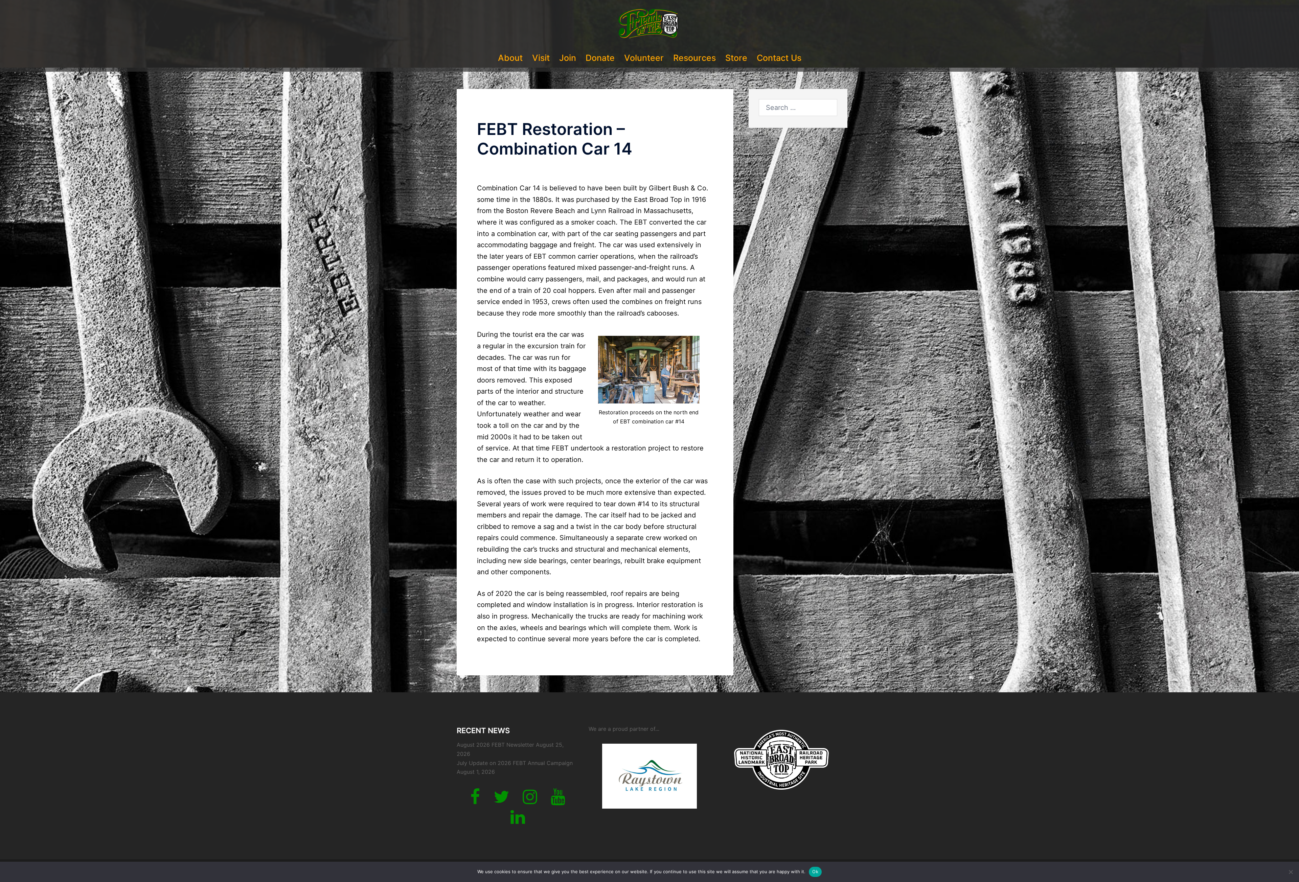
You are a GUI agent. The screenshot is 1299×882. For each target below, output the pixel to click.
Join (567, 58)
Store (736, 58)
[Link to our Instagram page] (530, 800)
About (510, 58)
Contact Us (779, 58)
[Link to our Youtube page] (558, 800)
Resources (694, 58)
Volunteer (644, 58)
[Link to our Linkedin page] (517, 821)
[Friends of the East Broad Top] (649, 26)
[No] (1290, 871)
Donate (600, 58)
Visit (541, 58)
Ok (815, 871)
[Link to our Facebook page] (475, 800)
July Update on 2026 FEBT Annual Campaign (515, 763)
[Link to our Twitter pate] (501, 800)
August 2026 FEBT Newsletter (495, 744)
